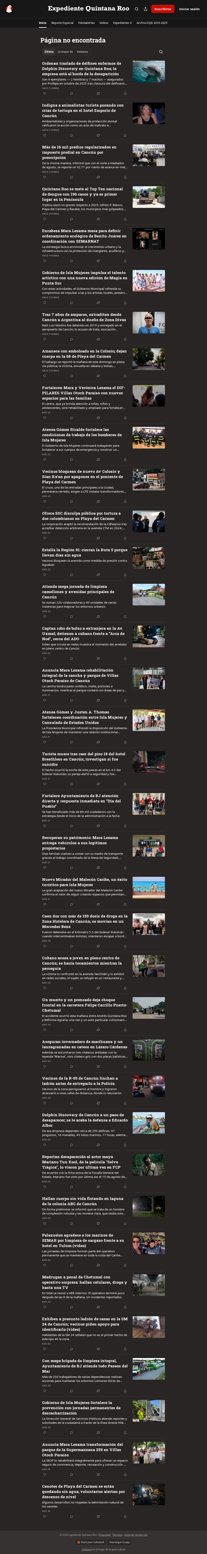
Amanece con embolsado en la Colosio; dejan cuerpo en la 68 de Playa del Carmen (84, 353)
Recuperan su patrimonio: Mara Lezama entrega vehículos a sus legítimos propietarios (80, 843)
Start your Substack (92, 1542)
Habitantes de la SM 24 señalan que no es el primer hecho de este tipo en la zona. (84, 1337)
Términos (117, 1535)
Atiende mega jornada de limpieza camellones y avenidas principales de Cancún (78, 591)
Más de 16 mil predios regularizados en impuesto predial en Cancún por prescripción (79, 152)
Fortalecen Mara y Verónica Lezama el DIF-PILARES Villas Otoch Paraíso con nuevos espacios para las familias (83, 393)
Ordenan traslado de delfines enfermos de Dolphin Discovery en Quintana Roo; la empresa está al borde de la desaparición (81, 68)
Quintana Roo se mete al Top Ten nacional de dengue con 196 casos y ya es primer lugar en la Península (82, 194)
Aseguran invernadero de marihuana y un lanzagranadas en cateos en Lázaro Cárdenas (84, 1044)
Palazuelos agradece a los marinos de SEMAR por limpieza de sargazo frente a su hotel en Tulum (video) (83, 1240)
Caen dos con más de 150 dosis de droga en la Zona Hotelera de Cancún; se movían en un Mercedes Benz (85, 921)
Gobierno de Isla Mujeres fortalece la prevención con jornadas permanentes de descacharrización (81, 1407)
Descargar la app (120, 1542)
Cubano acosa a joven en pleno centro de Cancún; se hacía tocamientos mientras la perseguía (82, 963)
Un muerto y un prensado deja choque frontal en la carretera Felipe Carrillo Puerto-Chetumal (84, 1005)
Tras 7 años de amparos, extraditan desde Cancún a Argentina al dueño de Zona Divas (84, 317)
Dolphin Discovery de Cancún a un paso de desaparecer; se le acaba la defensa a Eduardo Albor (85, 1120)
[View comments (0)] (71, 93)
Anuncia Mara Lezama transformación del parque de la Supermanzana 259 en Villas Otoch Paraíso (82, 1449)
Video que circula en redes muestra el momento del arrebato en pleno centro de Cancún (84, 646)
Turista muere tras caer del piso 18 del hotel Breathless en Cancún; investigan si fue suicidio (83, 759)
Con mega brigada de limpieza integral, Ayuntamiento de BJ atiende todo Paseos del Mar (85, 1366)
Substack (87, 1549)
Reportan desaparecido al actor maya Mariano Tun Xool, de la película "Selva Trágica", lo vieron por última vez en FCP (81, 1162)
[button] (43, 23)
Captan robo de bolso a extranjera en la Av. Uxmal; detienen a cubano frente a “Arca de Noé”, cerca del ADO (83, 633)
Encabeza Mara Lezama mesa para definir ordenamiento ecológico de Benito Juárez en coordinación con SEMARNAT (84, 236)
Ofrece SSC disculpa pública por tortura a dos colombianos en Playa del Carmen (81, 516)
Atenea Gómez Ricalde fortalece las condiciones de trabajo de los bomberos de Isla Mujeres (82, 434)
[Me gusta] (44, 93)
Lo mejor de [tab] (65, 52)
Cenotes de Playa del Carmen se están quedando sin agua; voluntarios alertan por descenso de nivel (83, 1491)
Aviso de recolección (136, 1535)
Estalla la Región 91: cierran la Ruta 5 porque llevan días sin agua (84, 552)
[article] (103, 78)
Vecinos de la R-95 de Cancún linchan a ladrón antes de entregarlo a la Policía (80, 1081)
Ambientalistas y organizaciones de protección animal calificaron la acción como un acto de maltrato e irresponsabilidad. (79, 123)
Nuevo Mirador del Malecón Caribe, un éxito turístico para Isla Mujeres (84, 882)
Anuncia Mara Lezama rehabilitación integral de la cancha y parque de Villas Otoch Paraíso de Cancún (80, 675)
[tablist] (66, 52)
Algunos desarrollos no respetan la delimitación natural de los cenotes (83, 1504)
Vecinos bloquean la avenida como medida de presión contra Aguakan (84, 563)
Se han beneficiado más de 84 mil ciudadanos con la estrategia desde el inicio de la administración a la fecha (80, 814)
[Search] (137, 9)
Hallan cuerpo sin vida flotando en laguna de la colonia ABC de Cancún (82, 1201)
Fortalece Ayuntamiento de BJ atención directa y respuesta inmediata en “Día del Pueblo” (81, 801)
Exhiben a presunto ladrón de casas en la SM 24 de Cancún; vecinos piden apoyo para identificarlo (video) (85, 1324)
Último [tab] (49, 52)
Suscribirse (162, 9)
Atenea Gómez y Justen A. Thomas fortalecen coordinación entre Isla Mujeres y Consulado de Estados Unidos (84, 717)
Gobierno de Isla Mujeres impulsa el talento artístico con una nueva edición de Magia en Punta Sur (84, 278)
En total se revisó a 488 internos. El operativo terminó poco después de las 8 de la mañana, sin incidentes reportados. (83, 1295)
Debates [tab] (82, 52)
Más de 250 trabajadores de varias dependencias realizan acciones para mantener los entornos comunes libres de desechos (82, 1379)
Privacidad (104, 1535)
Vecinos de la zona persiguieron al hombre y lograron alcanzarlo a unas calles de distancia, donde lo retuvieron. (82, 1091)
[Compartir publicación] (146, 9)
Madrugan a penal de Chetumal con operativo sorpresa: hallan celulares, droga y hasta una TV (84, 1282)
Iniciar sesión (189, 9)
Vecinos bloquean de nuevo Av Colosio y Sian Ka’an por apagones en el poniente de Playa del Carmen (82, 476)
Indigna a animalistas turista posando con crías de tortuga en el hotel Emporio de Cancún (83, 110)
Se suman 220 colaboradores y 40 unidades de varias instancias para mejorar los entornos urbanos (79, 604)
